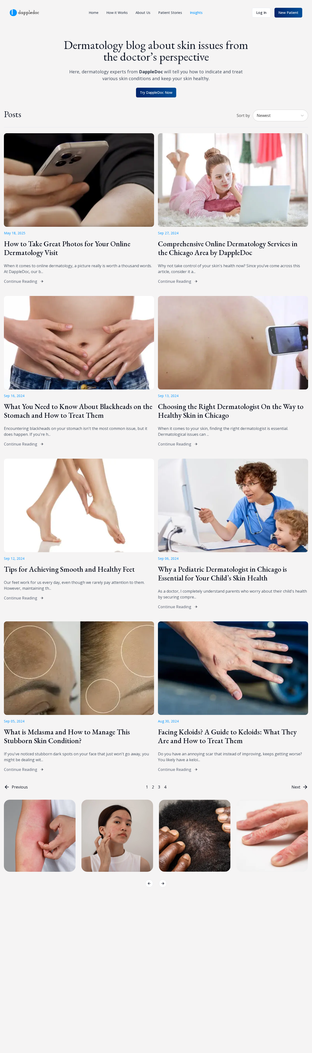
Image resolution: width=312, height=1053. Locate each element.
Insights (196, 12)
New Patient (288, 12)
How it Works (117, 12)
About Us (143, 12)
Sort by (243, 115)
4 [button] (165, 787)
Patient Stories (170, 12)
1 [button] (147, 787)
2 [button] (153, 787)
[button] (16, 787)
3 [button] (159, 787)
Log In (261, 12)
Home (93, 12)
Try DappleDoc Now (156, 92)
